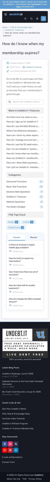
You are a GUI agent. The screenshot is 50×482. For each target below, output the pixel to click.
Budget (12, 222)
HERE (18, 7)
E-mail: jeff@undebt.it (12, 457)
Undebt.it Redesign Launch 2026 (17, 373)
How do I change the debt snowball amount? (25, 300)
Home (5, 27)
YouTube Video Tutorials (13, 418)
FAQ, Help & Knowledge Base (16, 414)
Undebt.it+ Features (14, 30)
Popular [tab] (16, 237)
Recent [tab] (33, 237)
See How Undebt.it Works (14, 409)
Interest (27, 222)
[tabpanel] (25, 275)
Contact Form (8, 462)
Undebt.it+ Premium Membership (17, 428)
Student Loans (15, 228)
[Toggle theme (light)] (25, 18)
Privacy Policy (35, 479)
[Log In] (37, 18)
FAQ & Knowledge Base (21, 27)
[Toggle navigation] (5, 14)
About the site (13, 479)
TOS (24, 479)
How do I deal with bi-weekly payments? (22, 286)
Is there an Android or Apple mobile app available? (22, 246)
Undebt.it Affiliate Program (15, 423)
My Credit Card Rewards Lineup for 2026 (21, 392)
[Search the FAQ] (31, 18)
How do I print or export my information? (21, 259)
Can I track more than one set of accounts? (23, 273)
